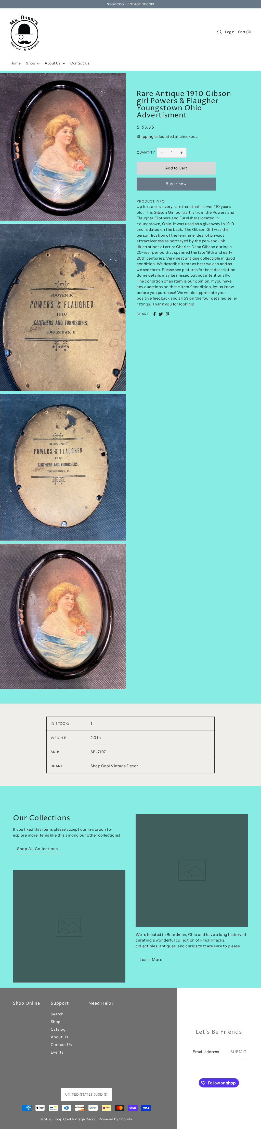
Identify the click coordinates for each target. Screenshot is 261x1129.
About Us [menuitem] (53, 63)
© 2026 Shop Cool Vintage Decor (68, 1119)
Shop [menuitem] (31, 63)
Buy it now (176, 183)
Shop (55, 1021)
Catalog (58, 1029)
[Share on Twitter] (161, 314)
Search (57, 1014)
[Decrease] (162, 152)
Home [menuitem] (15, 63)
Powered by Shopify (115, 1119)
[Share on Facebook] (154, 314)
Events (57, 1052)
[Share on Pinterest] (167, 314)
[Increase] (181, 152)
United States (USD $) (86, 1094)
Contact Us (61, 1044)
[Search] (219, 32)
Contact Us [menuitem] (79, 63)
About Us (59, 1036)
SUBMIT (238, 1051)
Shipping (145, 136)
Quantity (146, 152)
